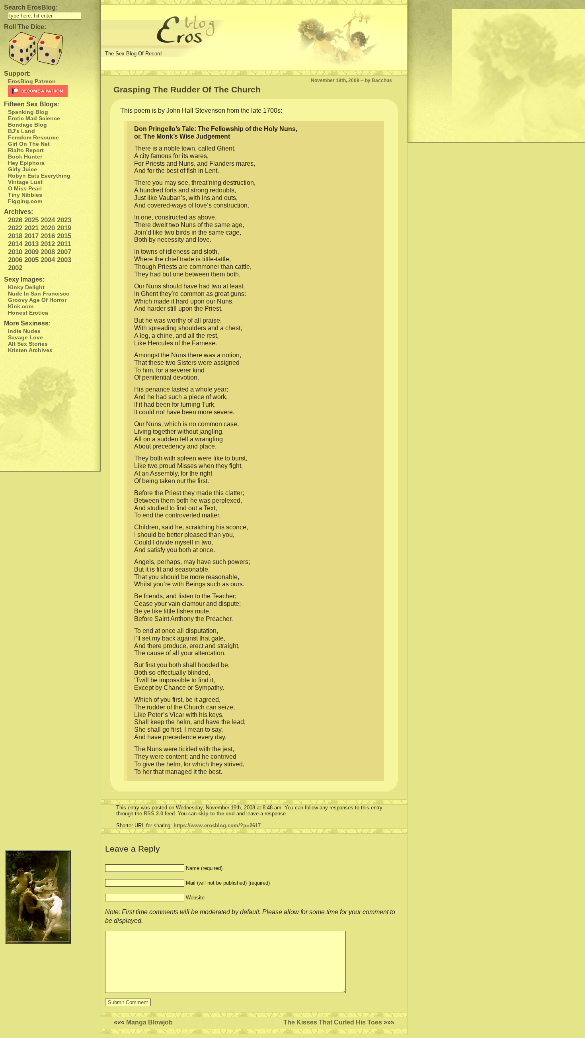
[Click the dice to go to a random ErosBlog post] (50, 48)
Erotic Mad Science (34, 118)
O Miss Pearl (25, 188)
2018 (15, 236)
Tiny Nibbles (25, 195)
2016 (48, 236)
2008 (48, 252)
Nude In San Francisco (39, 293)
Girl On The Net (29, 144)
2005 (31, 260)
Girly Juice (22, 169)
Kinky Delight (26, 287)
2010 (15, 252)
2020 (48, 228)
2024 (48, 220)
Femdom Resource (33, 137)
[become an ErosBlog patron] (52, 91)
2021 (31, 228)
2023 (64, 220)
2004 (48, 260)
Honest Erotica (28, 312)
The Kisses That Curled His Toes (332, 1022)
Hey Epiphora (26, 163)
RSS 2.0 (153, 814)
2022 (15, 228)
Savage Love (25, 337)
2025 (31, 220)
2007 (64, 252)
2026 (15, 220)
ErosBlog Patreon (32, 81)
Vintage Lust (25, 182)
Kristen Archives (30, 350)
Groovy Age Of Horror (37, 300)
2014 (15, 244)
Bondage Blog (27, 124)
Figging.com (25, 201)
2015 (64, 236)
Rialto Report (26, 150)
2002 (15, 268)
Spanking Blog (28, 112)
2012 (48, 244)
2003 (64, 260)
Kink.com (20, 306)
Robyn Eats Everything (39, 175)
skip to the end (216, 814)
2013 (31, 244)
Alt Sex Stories (28, 344)
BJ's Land (21, 131)
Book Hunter (25, 156)
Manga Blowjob (149, 1022)
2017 (31, 236)
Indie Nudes (24, 331)
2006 (15, 260)
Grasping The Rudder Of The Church (187, 89)
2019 (64, 228)
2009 (31, 252)
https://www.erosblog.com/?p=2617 (217, 825)
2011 (64, 244)
